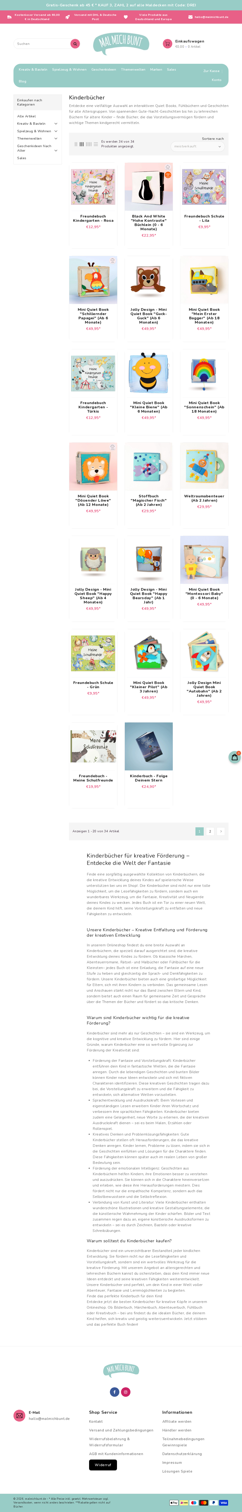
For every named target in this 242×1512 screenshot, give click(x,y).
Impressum (172, 1462)
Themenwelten (29, 138)
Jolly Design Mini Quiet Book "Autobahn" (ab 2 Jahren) (204, 689)
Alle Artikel (26, 116)
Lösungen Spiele (177, 1471)
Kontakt (96, 1421)
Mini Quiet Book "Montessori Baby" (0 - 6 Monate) (204, 593)
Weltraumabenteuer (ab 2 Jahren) (204, 498)
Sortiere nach (213, 139)
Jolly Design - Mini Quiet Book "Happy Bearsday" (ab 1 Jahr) (149, 595)
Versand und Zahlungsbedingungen (121, 1430)
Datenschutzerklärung (182, 1454)
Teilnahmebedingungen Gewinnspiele (183, 1442)
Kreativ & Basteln (31, 123)
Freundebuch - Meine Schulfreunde (93, 778)
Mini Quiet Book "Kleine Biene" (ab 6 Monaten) (149, 407)
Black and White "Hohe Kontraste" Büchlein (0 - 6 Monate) (149, 222)
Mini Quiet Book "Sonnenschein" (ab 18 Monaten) (204, 407)
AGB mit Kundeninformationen (116, 1454)
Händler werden (177, 1430)
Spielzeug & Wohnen (34, 131)
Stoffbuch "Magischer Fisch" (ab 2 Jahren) (149, 500)
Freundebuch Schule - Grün (93, 685)
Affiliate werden (177, 1421)
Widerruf (103, 1465)
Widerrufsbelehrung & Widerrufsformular (109, 1442)
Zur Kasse (211, 71)
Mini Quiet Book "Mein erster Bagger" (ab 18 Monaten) (204, 316)
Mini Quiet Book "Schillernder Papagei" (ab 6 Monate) (93, 316)
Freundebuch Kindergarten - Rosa (93, 218)
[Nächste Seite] (221, 831)
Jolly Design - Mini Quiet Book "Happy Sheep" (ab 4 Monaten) (93, 595)
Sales (21, 158)
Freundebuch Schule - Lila (204, 218)
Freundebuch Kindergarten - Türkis (93, 407)
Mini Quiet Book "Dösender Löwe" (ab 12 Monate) (93, 500)
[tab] (37, 116)
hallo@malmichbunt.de (49, 1418)
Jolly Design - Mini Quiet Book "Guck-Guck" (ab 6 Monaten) (148, 316)
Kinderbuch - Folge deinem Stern (149, 778)
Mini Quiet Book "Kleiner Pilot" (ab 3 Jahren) (148, 687)
